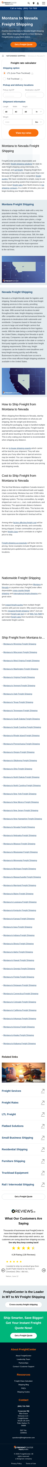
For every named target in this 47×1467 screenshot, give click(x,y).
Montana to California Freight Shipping (19, 1010)
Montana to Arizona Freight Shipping (19, 1027)
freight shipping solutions (21, 164)
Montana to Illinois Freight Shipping (18, 944)
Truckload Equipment (15, 1172)
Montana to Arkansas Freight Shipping (19, 1019)
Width (15, 107)
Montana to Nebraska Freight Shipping (19, 835)
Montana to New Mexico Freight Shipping (21, 802)
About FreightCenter (23, 1356)
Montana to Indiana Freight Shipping (18, 935)
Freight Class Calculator (23, 1381)
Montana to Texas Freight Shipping (18, 702)
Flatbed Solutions (13, 1125)
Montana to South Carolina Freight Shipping (22, 727)
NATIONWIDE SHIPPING (15, 56)
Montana (37, 584)
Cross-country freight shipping (23, 1305)
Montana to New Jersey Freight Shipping (20, 810)
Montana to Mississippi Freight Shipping (20, 852)
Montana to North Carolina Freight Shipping (22, 785)
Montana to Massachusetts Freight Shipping (22, 877)
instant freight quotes (14, 605)
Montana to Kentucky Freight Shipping (19, 910)
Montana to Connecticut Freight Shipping (20, 994)
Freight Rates (10, 1102)
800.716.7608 (36, 614)
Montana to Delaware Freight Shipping (19, 985)
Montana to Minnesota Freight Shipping (20, 860)
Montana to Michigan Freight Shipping (19, 869)
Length (5, 107)
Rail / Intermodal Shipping (18, 1184)
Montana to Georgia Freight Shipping (19, 969)
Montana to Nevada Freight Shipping (19, 827)
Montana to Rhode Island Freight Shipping (21, 736)
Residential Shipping (14, 1149)
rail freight (18, 170)
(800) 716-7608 (24, 1406)
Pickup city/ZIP (8, 90)
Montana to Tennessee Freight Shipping (20, 711)
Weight (5, 117)
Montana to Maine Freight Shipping (18, 894)
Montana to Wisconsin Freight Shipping (20, 652)
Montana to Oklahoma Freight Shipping (20, 761)
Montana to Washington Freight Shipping (20, 669)
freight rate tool (17, 614)
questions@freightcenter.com (23, 1438)
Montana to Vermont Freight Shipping (19, 686)
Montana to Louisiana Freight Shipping (20, 902)
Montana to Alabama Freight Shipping (19, 1044)
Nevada (5, 587)
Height (25, 107)
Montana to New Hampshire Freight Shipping (22, 819)
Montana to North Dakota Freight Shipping (21, 777)
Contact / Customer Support (23, 1366)
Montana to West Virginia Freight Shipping (21, 661)
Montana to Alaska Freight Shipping (18, 1035)
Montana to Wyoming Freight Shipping (19, 644)
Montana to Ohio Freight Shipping (17, 769)
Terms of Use (31, 1463)
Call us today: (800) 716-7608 (23, 8)
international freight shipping (25, 594)
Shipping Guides (23, 1392)
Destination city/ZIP (32, 90)
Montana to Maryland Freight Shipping (19, 885)
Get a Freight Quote (23, 44)
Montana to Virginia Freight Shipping (19, 677)
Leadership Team (23, 1359)
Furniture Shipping (13, 1161)
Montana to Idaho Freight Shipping (18, 952)
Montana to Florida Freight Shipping (18, 977)
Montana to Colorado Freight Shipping (19, 1002)
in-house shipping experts (20, 448)
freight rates (18, 185)
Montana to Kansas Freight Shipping (19, 919)
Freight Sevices (11, 1090)
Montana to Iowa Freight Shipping (17, 927)
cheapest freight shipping (18, 611)
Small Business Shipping (17, 1137)
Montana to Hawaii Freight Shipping (18, 960)
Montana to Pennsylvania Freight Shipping (21, 744)
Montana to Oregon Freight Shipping (18, 752)
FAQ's (23, 1388)
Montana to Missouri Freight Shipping (19, 844)
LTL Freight (9, 1114)
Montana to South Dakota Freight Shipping (21, 719)
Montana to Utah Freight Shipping (17, 694)
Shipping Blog (23, 1385)
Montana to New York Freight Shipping (19, 794)
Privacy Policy (16, 1463)
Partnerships (23, 1363)
